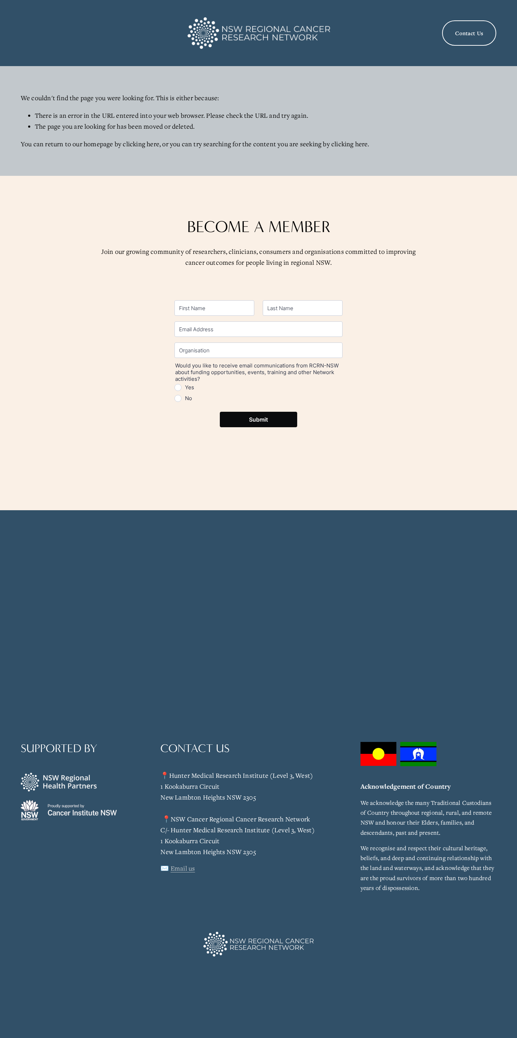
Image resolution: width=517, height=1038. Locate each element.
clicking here (141, 144)
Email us (183, 868)
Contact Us (469, 33)
